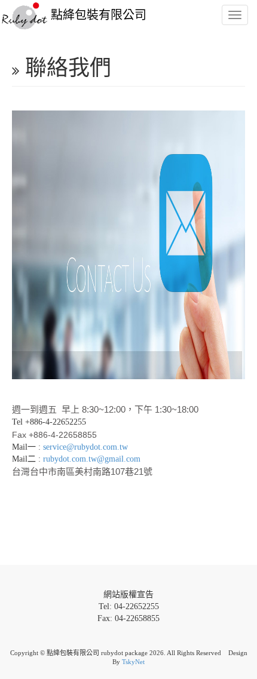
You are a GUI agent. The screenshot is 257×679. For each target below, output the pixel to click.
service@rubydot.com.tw (85, 447)
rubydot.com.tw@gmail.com (91, 458)
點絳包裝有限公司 (97, 14)
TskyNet (133, 661)
